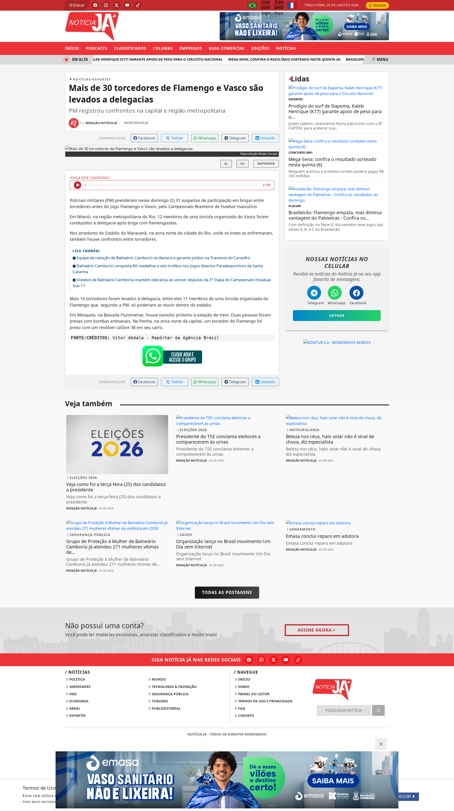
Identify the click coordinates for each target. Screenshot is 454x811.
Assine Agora (315, 630)
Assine (379, 5)
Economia (78, 701)
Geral (74, 708)
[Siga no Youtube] (127, 5)
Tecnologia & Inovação (173, 686)
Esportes (77, 715)
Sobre (243, 686)
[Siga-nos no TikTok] (298, 659)
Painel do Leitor (253, 694)
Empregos (190, 48)
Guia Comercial (227, 48)
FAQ (241, 708)
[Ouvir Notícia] (77, 185)
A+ (242, 163)
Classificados (130, 48)
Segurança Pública (169, 694)
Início (72, 48)
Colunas (163, 48)
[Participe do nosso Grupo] (172, 357)
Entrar (78, 5)
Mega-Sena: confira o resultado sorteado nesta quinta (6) (277, 59)
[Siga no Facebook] (95, 5)
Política (76, 679)
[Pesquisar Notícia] (378, 710)
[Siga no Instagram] (106, 5)
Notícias (286, 48)
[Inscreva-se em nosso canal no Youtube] (286, 659)
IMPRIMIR (266, 163)
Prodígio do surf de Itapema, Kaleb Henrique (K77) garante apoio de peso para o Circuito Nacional (120, 59)
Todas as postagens (227, 592)
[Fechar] (381, 744)
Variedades (79, 686)
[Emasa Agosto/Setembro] (304, 25)
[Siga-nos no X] (273, 659)
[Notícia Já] (117, 25)
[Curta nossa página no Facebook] (249, 659)
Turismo (159, 701)
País (72, 694)
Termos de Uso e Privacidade (264, 701)
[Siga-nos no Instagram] (261, 659)
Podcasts (96, 48)
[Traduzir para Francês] (292, 5)
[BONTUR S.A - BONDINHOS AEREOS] (337, 342)
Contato (245, 715)
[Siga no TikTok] (138, 5)
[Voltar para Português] (252, 5)
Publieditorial (166, 708)
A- (226, 163)
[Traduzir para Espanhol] (279, 5)
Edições (260, 48)
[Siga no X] (116, 5)
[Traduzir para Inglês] (265, 5)
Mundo (158, 679)
